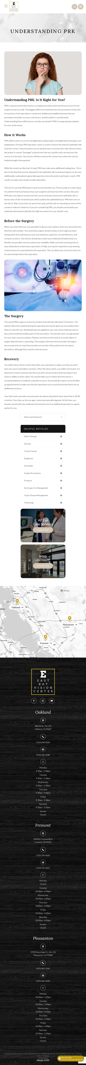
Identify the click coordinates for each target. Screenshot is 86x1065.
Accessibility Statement (65, 1053)
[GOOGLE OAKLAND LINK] (16, 601)
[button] (74, 7)
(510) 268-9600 (43, 742)
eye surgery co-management (36, 488)
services (27, 444)
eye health (28, 466)
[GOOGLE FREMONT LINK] (45, 637)
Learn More (43, 530)
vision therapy (30, 436)
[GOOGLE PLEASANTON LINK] (69, 618)
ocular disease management (36, 495)
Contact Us (43, 566)
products (28, 481)
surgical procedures (32, 473)
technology (29, 503)
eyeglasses (28, 458)
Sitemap (46, 1056)
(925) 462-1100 (43, 968)
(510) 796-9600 (43, 855)
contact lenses (30, 451)
